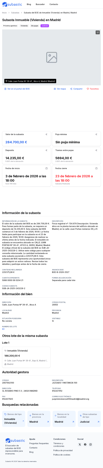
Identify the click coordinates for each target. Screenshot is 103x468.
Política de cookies (61, 455)
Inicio (4, 12)
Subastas (15, 12)
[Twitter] (79, 444)
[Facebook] (85, 444)
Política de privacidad (63, 450)
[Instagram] (90, 444)
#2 (3, 329)
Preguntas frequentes (39, 443)
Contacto (33, 448)
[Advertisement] (51, 111)
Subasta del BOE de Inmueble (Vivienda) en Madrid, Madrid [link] (50, 12)
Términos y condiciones (58, 444)
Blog (31, 452)
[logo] (12, 4)
